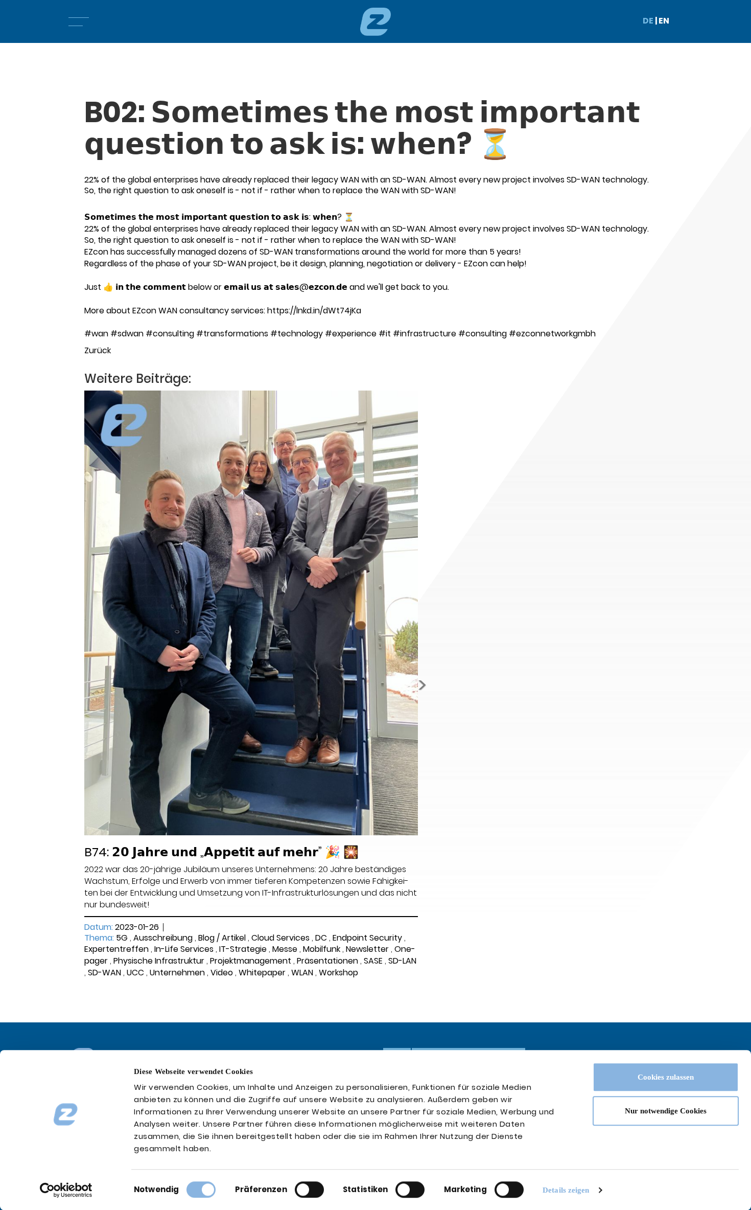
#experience (351, 333)
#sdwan (127, 333)
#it (385, 333)
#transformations (232, 333)
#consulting (170, 333)
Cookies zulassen (666, 1077)
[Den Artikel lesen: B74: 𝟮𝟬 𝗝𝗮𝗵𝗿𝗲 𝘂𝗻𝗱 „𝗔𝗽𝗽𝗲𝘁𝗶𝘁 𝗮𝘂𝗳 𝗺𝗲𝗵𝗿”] (251, 613)
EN (664, 21)
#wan (96, 333)
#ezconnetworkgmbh (552, 333)
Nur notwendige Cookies (666, 1111)
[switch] (309, 1189)
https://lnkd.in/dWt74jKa (314, 310)
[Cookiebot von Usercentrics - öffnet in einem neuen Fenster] (66, 1190)
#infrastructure (424, 333)
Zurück (97, 350)
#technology (296, 333)
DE (648, 21)
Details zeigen (566, 1190)
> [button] (422, 685)
